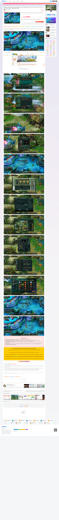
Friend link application (16, 429)
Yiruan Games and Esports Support (14, 26)
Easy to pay (54, 48)
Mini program (51, 48)
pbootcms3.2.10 (51, 44)
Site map (27, 429)
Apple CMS (48, 41)
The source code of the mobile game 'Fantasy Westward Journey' (47, 43)
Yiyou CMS (48, 44)
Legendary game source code (51, 40)
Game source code (7, 5)
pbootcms (48, 45)
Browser (54, 47)
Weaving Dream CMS (54, 42)
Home (4, 5)
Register (53, 14)
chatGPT (51, 43)
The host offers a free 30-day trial (20, 26)
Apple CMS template (51, 42)
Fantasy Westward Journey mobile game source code (54, 41)
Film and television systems (54, 45)
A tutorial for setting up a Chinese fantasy (54, 46)
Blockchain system (47, 47)
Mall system (51, 46)
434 (11, 385)
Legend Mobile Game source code (47, 40)
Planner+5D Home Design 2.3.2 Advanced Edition (52, 32)
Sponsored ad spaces (27, 26)
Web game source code (18, 376)
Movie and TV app (54, 44)
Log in (49, 14)
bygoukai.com (16, 356)
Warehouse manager (7, 9)
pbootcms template (47, 42)
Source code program (7, 376)
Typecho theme (54, 43)
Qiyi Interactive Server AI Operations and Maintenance (7, 26)
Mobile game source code (54, 40)
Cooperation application (23, 429)
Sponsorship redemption (39, 21)
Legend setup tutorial (51, 41)
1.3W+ (8, 385)
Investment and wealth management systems (47, 46)
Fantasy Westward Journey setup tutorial (51, 45)
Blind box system (47, 48)
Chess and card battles (51, 47)
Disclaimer (20, 429)
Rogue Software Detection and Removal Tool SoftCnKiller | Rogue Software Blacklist (52, 25)
